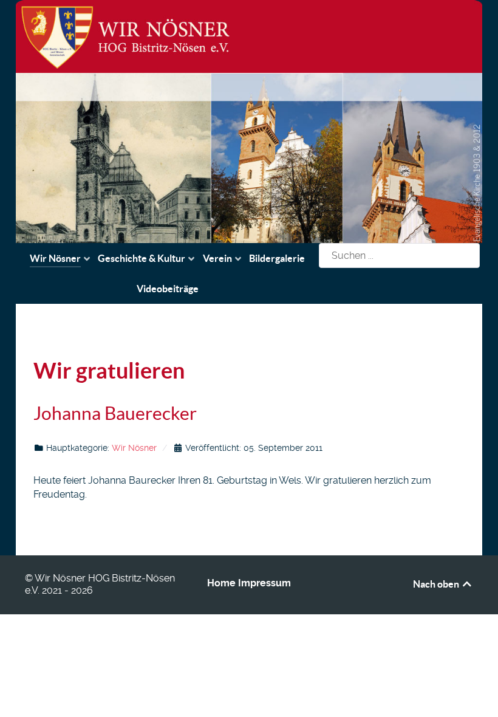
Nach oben (437, 583)
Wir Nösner (134, 448)
